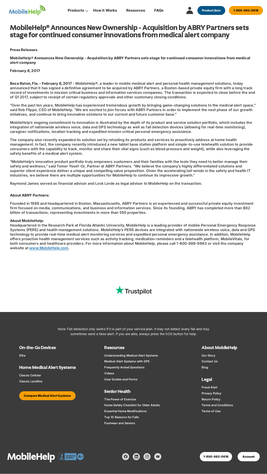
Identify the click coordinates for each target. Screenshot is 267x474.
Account (248, 456)
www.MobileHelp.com (48, 248)
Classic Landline (31, 381)
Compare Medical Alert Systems (47, 395)
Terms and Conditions (217, 405)
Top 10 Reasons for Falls (121, 417)
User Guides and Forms (120, 379)
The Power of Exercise (120, 399)
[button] (76, 10)
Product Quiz (211, 10)
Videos (109, 373)
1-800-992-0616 (245, 10)
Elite (22, 355)
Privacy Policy (211, 393)
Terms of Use (211, 411)
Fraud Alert (209, 387)
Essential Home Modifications (125, 411)
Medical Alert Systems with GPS (126, 361)
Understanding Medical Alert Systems (131, 355)
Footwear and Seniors (119, 423)
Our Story (208, 355)
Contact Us (210, 361)
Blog (205, 367)
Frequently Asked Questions (124, 367)
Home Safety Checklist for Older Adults (132, 405)
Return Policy (211, 399)
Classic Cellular (30, 375)
